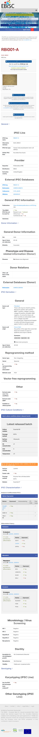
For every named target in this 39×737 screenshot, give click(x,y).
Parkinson (19, 21)
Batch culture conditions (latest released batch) (16, 416)
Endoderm (5, 527)
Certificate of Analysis (19, 114)
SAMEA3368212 (18, 188)
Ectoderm (5, 587)
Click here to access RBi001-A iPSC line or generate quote (19, 61)
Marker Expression (7, 496)
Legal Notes (25, 706)
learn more (26, 29)
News (6, 706)
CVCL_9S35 (16, 191)
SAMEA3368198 (18, 287)
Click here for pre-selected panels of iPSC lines (19, 15)
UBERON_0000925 (13, 534)
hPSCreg (5, 185)
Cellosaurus (5, 191)
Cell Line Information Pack (19, 95)
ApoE (22, 21)
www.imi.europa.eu (13, 721)
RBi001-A (16, 138)
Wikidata (5, 194)
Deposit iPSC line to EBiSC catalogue (20, 25)
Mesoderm (5, 555)
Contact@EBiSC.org (27, 39)
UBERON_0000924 (13, 594)
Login (32, 706)
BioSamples (5, 188)
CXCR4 (17, 543)
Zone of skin (17, 327)
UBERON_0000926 (13, 562)
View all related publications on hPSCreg (24, 205)
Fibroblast (17, 306)
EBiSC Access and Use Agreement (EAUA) (19, 103)
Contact (12, 706)
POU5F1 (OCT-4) (4, 507)
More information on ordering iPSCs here (18, 66)
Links (18, 706)
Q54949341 (16, 194)
